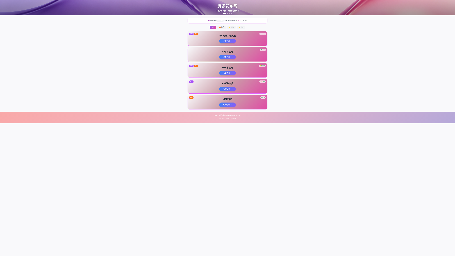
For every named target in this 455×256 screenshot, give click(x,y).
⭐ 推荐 (231, 27)
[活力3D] (231, 13)
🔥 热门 (221, 27)
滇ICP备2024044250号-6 (227, 118)
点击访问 (226, 41)
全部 (213, 27)
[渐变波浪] (224, 13)
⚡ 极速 (241, 27)
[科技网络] (227, 13)
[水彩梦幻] (229, 13)
